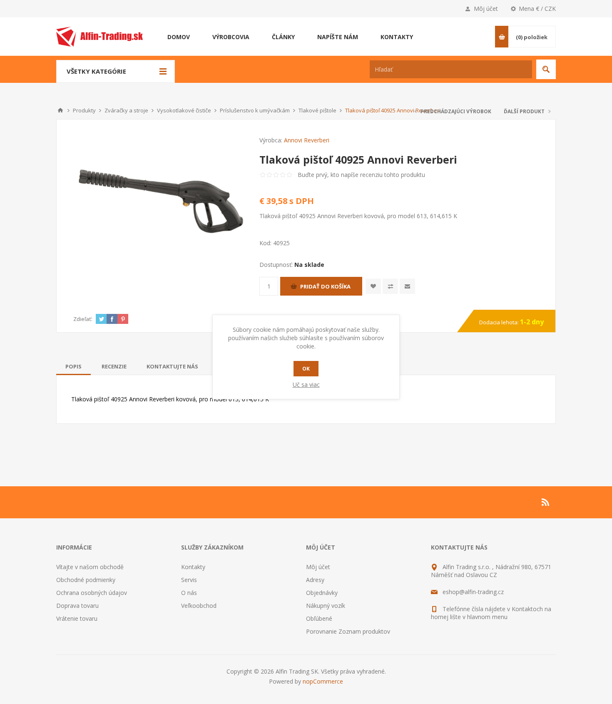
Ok (306, 368)
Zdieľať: (82, 319)
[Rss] (545, 502)
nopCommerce (323, 681)
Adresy (315, 580)
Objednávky (322, 593)
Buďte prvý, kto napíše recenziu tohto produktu (361, 175)
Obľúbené (319, 618)
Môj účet (486, 8)
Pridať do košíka (325, 286)
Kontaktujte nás (172, 366)
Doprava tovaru (77, 605)
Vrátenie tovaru (76, 618)
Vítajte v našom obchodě (90, 567)
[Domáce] (60, 110)
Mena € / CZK (537, 8)
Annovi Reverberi (306, 140)
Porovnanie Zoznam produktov (348, 631)
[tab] (73, 366)
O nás (189, 593)
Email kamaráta (407, 286)
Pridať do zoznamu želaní (373, 286)
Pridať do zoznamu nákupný (390, 286)
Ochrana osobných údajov (91, 593)
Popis (73, 366)
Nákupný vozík (325, 605)
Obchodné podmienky (85, 580)
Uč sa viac (306, 384)
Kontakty (193, 567)
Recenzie (114, 366)
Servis (189, 580)
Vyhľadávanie (546, 69)
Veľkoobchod (198, 605)
